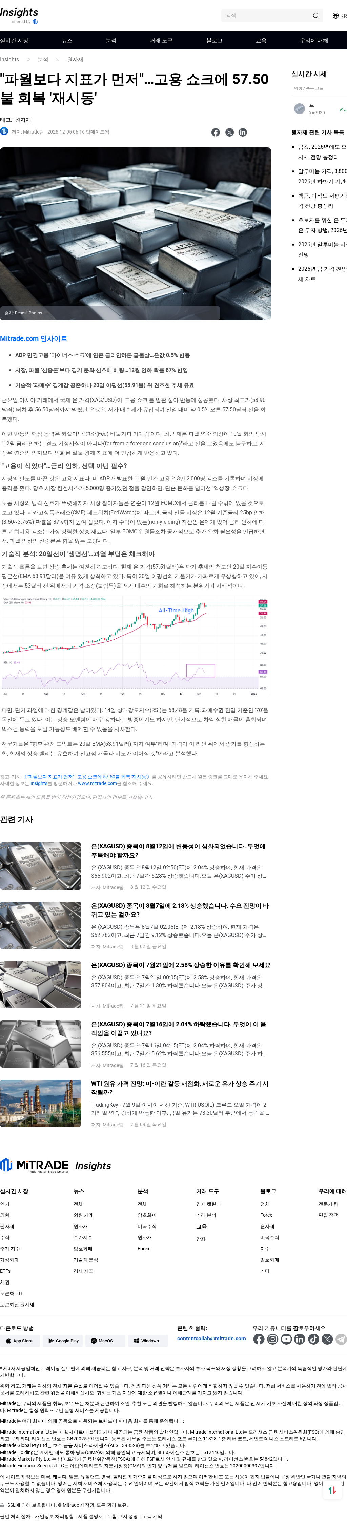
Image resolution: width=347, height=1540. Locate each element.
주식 (4, 1237)
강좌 (201, 1239)
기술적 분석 (86, 1260)
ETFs (5, 1271)
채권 (4, 1282)
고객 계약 (152, 1516)
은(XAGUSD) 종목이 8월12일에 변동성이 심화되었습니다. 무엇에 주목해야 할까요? (178, 850)
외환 (4, 1215)
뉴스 (67, 40)
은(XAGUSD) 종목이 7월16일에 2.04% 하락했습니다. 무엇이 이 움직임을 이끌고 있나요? (178, 1028)
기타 (265, 1271)
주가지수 (83, 1237)
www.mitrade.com (97, 783)
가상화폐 (9, 1260)
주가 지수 (10, 1249)
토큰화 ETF (11, 1293)
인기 (4, 1204)
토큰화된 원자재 (17, 1304)
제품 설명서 (90, 1516)
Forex (143, 1249)
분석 (111, 40)
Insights (9, 59)
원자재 (75, 59)
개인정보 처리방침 (54, 1516)
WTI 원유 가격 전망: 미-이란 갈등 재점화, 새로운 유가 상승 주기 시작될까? (180, 1087)
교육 (261, 40)
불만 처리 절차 (15, 1516)
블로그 (214, 40)
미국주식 (147, 1226)
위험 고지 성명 (122, 1516)
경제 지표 (84, 1271)
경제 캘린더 (208, 1204)
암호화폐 (83, 1249)
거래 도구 (161, 40)
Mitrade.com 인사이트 (33, 338)
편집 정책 (329, 1215)
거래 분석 (206, 1215)
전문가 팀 (329, 1204)
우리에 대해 (314, 40)
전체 (78, 1204)
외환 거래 (84, 1215)
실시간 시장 (14, 40)
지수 (265, 1249)
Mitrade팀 (28, 132)
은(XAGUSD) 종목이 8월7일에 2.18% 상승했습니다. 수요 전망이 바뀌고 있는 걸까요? (180, 909)
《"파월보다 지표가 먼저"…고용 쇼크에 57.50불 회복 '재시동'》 (87, 776)
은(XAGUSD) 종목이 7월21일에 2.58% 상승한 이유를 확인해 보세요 (181, 965)
